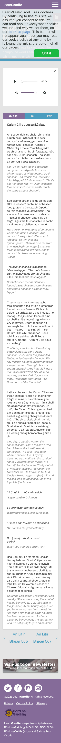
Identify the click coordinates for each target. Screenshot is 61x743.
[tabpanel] (30, 374)
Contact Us (38, 688)
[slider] (29, 81)
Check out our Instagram (28, 688)
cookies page (19, 32)
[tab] (14, 116)
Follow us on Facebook (18, 688)
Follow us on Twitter (8, 688)
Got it (46, 53)
